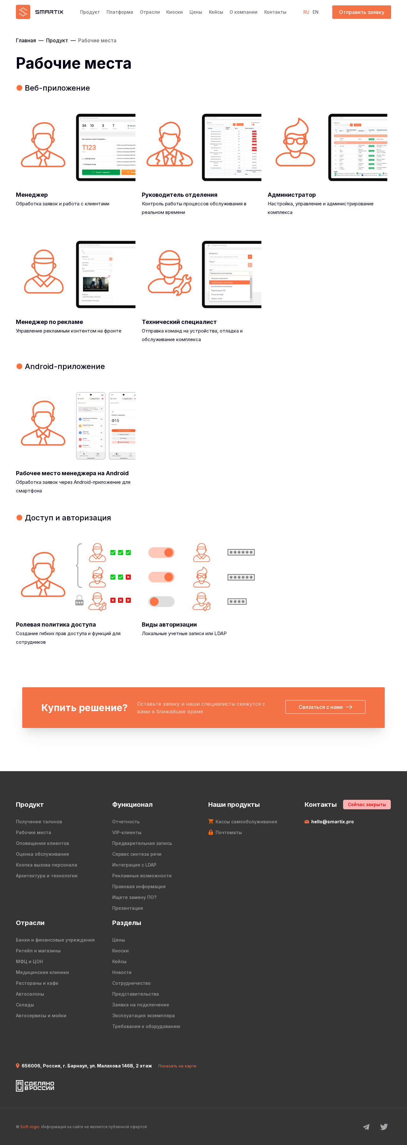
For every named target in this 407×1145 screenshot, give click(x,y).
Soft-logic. (30, 1126)
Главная (26, 40)
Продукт (90, 12)
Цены (196, 12)
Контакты (275, 12)
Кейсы (216, 12)
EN (316, 12)
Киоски (174, 12)
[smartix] (39, 12)
